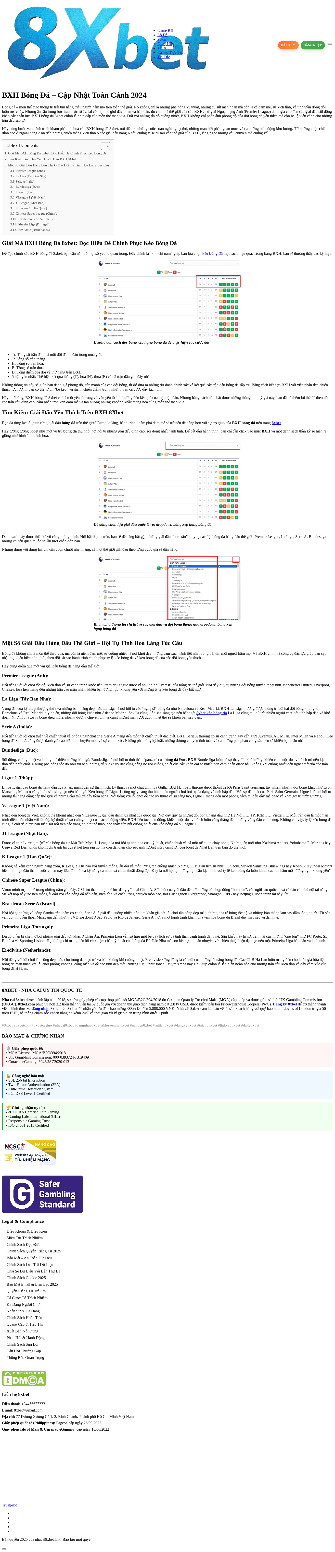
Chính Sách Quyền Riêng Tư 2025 (34, 1251)
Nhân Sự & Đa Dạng (23, 1311)
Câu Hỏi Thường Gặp (24, 1351)
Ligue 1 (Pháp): (26, 192)
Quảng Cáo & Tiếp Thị (25, 1324)
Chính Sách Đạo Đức (23, 1244)
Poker (162, 39)
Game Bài (165, 30)
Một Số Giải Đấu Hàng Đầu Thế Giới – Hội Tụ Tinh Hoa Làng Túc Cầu (58, 165)
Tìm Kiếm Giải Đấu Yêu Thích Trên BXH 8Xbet (42, 159)
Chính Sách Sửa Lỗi (22, 1344)
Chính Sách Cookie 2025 (26, 1278)
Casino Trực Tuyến (172, 52)
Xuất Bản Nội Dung (22, 1331)
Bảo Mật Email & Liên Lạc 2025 (32, 1284)
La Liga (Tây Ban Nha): (31, 176)
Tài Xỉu (163, 48)
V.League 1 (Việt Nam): (31, 197)
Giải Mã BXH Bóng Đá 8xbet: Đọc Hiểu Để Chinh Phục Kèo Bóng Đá (57, 153)
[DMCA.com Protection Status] (24, 1385)
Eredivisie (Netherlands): (34, 230)
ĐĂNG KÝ (288, 45)
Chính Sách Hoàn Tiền (24, 1318)
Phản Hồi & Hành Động (26, 1338)
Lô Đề (162, 35)
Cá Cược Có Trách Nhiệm (27, 1298)
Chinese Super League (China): (36, 213)
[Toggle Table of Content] (103, 146)
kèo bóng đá (212, 253)
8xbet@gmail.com (28, 1410)
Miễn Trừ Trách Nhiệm (25, 1238)
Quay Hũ (164, 44)
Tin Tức (163, 57)
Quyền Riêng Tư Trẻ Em (26, 1291)
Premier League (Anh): (31, 171)
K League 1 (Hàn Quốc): (32, 208)
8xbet (276, 423)
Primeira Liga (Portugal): (33, 224)
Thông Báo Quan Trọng (25, 1357)
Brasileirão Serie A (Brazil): (35, 219)
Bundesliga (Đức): (28, 186)
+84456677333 (33, 1404)
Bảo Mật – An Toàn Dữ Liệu (29, 1258)
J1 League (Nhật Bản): (30, 203)
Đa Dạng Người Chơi (23, 1304)
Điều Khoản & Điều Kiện (27, 1231)
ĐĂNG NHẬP (313, 45)
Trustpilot (9, 1505)
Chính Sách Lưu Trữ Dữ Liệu (30, 1264)
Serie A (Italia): (25, 181)
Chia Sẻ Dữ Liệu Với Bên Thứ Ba (33, 1271)
